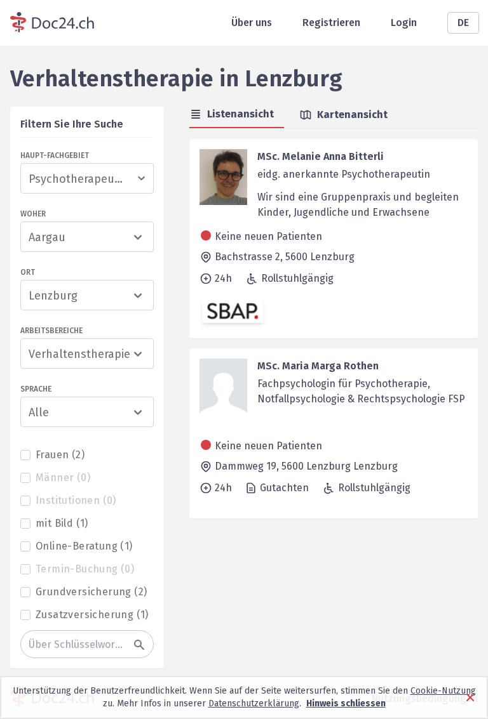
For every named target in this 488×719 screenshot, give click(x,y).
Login (404, 22)
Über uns (251, 22)
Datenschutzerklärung (253, 703)
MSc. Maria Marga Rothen (318, 366)
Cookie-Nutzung (443, 690)
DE (463, 22)
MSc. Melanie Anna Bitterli (320, 156)
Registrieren (331, 22)
